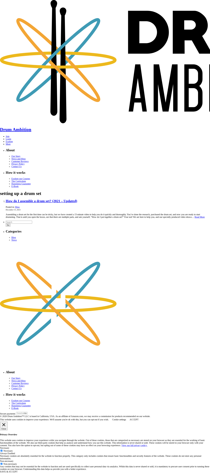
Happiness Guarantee (21, 184)
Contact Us (16, 166)
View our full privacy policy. (134, 445)
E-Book (15, 186)
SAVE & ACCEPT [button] (9, 471)
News (14, 240)
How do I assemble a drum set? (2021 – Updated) (41, 201)
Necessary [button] (4, 448)
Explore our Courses (20, 178)
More (8, 144)
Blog (17, 207)
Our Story (15, 156)
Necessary (8, 451)
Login (8, 139)
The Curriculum (18, 181)
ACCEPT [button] (134, 419)
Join (7, 136)
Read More (200, 217)
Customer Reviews (20, 161)
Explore (9, 141)
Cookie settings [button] (119, 419)
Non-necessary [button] (6, 461)
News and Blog (18, 159)
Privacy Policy (18, 164)
